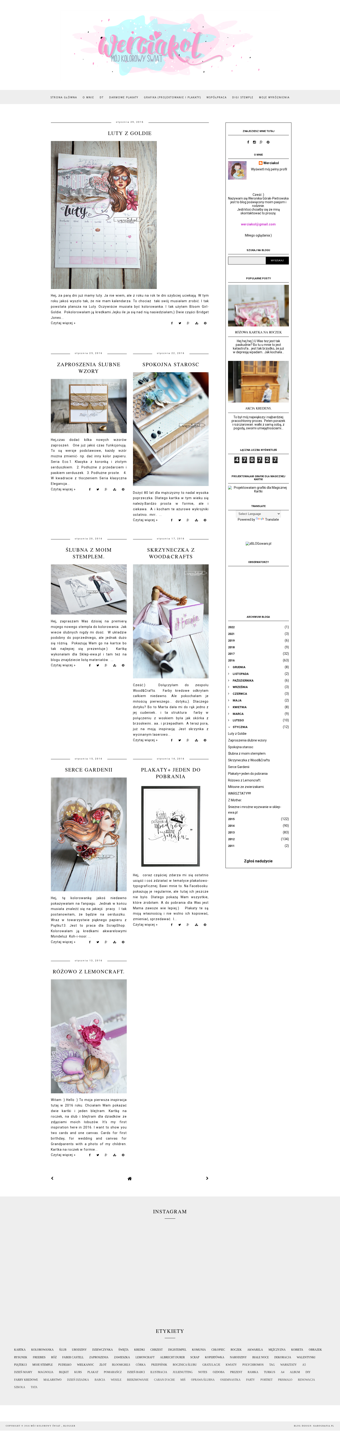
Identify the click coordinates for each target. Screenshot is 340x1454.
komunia (199, 1349)
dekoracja (282, 1357)
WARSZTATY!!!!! (239, 793)
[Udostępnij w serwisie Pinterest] (205, 324)
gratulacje (211, 1364)
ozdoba (219, 1372)
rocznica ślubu (185, 1364)
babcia (100, 1379)
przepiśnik (159, 1364)
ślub (62, 1349)
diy (308, 1372)
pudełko (64, 1364)
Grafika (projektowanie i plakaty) (172, 97)
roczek (236, 1349)
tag (272, 1364)
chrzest (156, 1349)
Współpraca (217, 97)
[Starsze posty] (207, 1178)
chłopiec (218, 1349)
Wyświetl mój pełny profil (269, 169)
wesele (116, 1379)
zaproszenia (98, 1357)
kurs (78, 1372)
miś (182, 1379)
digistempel (177, 1349)
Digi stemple (242, 97)
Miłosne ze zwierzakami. (246, 787)
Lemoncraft (145, 1357)
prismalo (285, 1379)
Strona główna (63, 97)
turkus (269, 1372)
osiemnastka (230, 1379)
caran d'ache (164, 1379)
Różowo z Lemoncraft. (89, 971)
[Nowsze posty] (52, 1178)
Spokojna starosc (170, 364)
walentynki (306, 1357)
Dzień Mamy (23, 1372)
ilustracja (158, 1372)
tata (34, 1387)
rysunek (20, 1357)
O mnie (88, 97)
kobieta (297, 1349)
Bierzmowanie (137, 1379)
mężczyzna (277, 1349)
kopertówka (214, 1357)
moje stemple (42, 1364)
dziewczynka (102, 1349)
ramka (253, 1372)
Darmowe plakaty (123, 97)
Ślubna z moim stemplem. (89, 553)
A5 (304, 1364)
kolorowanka (42, 1349)
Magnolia (45, 1372)
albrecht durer (172, 1357)
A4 (282, 1372)
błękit (64, 1372)
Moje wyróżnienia (274, 97)
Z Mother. (235, 800)
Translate (272, 519)
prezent (236, 1372)
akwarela (255, 1349)
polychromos (253, 1364)
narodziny (238, 1357)
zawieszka (122, 1357)
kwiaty (231, 1364)
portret (266, 1379)
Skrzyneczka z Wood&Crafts (171, 553)
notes (202, 1372)
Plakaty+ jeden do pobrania (171, 773)
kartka (20, 1349)
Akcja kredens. (258, 408)
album (295, 1372)
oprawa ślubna (203, 1379)
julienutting (183, 1372)
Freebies (39, 1357)
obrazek (315, 1349)
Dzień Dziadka (78, 1379)
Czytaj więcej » (63, 323)
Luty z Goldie (130, 133)
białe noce (260, 1357)
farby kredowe (26, 1379)
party (250, 1379)
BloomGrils (121, 1364)
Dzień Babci (136, 1372)
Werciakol (271, 163)
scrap (194, 1357)
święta (123, 1349)
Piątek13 (20, 1364)
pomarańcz (113, 1372)
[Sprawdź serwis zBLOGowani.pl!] (258, 543)
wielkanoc (85, 1364)
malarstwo (52, 1379)
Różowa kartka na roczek (258, 332)
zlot (102, 1364)
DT (102, 97)
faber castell (73, 1357)
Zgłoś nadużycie (258, 861)
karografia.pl (323, 1426)
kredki (139, 1349)
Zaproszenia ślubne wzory (89, 367)
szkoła (19, 1387)
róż (54, 1357)
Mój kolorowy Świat (46, 1426)
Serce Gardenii (89, 769)
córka (141, 1364)
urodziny (79, 1349)
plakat (92, 1372)
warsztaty (288, 1364)
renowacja (306, 1379)
